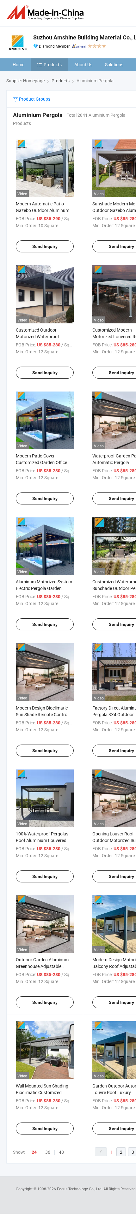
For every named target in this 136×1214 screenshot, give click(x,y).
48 (61, 1152)
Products (53, 65)
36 (47, 1152)
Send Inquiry (45, 246)
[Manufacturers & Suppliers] (46, 12)
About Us (83, 65)
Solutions (114, 65)
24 (34, 1152)
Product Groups (34, 99)
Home (18, 65)
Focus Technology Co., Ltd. (80, 1188)
